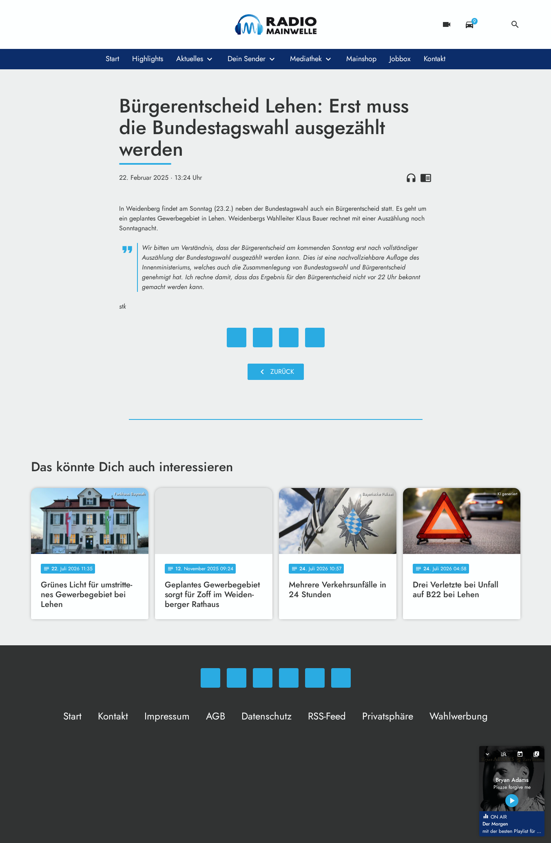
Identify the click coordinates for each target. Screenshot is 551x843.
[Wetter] (492, 24)
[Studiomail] (104, 24)
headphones (411, 177)
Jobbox (400, 58)
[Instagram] (72, 24)
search (515, 24)
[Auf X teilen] (262, 337)
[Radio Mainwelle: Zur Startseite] (275, 24)
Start (112, 58)
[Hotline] (121, 24)
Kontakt (434, 58)
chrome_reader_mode (426, 177)
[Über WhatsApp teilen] (289, 337)
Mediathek (306, 58)
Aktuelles (189, 58)
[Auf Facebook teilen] (236, 337)
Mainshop (361, 58)
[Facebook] (55, 24)
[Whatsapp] (39, 24)
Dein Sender (247, 58)
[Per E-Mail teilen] (315, 337)
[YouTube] (88, 24)
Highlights (147, 58)
